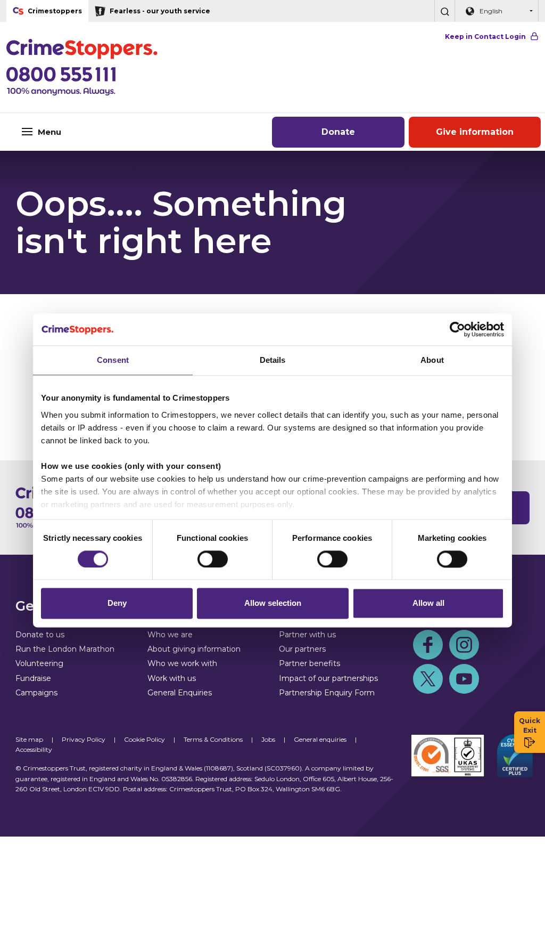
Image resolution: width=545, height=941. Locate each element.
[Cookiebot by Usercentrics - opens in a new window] (457, 329)
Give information (475, 132)
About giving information (194, 649)
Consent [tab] (113, 359)
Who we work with (182, 663)
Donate (338, 132)
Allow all (428, 603)
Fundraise (33, 678)
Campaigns (36, 692)
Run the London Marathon (64, 649)
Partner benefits (309, 663)
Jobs (268, 739)
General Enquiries (179, 692)
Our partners (302, 649)
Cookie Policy (144, 739)
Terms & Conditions (213, 739)
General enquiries (320, 739)
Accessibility (33, 749)
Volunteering (39, 663)
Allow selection (272, 603)
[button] (444, 11)
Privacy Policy (83, 739)
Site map (29, 739)
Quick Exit (529, 725)
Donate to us (39, 634)
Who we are (170, 634)
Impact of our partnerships (328, 678)
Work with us (171, 678)
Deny (117, 603)
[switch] (212, 558)
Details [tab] (273, 359)
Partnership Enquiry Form (327, 692)
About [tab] (432, 359)
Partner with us (307, 634)
